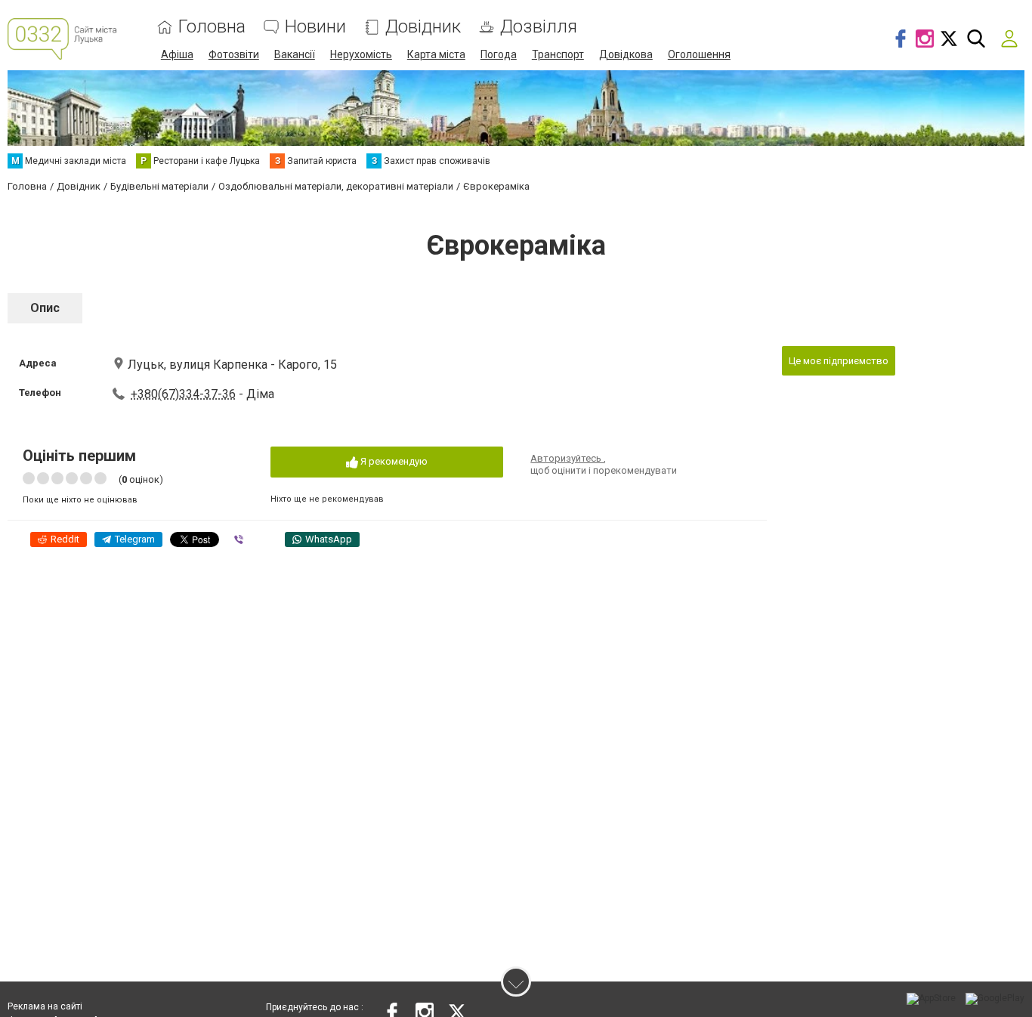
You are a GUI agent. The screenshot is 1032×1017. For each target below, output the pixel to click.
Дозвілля (538, 27)
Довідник (423, 27)
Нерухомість (361, 54)
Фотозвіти (234, 54)
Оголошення (699, 54)
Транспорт (558, 54)
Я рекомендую (393, 461)
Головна (212, 27)
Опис (45, 308)
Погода (498, 54)
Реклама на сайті (45, 1006)
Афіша (177, 54)
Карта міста (436, 54)
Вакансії (294, 54)
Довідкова (626, 54)
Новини (315, 27)
